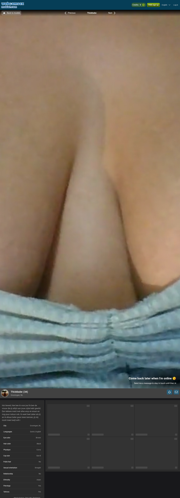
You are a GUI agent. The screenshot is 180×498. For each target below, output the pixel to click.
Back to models (13, 13)
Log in (175, 5)
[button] (166, 4)
